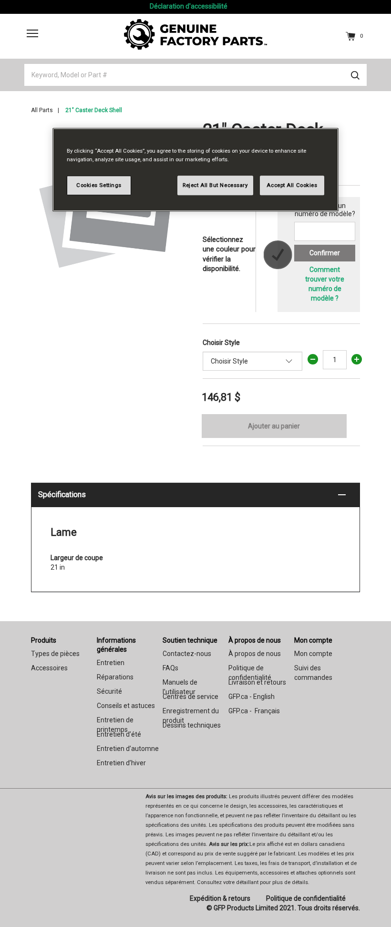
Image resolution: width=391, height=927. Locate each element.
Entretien (110, 663)
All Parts (42, 110)
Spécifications (62, 494)
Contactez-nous (187, 653)
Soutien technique (190, 640)
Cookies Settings (99, 185)
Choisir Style (221, 342)
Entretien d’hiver (121, 763)
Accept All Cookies (292, 185)
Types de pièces (55, 653)
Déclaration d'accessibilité (188, 6)
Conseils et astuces (126, 705)
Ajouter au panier (274, 426)
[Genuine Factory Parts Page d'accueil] (195, 34)
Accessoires (49, 668)
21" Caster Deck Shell (93, 110)
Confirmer (324, 253)
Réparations (115, 677)
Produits (43, 640)
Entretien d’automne (128, 748)
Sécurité (109, 691)
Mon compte (313, 640)
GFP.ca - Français (254, 711)
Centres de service (190, 696)
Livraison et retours (257, 682)
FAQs (170, 668)
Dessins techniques (192, 725)
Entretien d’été (119, 734)
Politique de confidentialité (306, 898)
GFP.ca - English (251, 696)
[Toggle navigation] (32, 33)
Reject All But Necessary (215, 185)
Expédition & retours (220, 898)
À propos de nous (254, 640)
